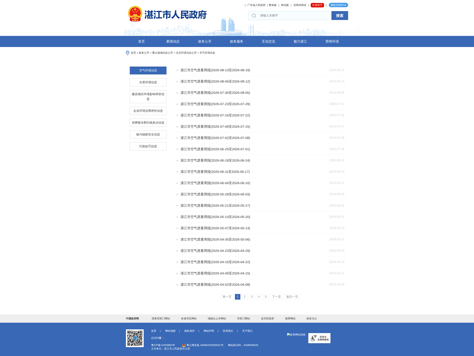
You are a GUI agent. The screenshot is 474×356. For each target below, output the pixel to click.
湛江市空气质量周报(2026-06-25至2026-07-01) (215, 149)
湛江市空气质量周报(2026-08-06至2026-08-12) (215, 81)
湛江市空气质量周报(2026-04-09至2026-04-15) (215, 273)
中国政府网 (132, 318)
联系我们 (228, 330)
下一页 (276, 296)
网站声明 (209, 330)
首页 (141, 41)
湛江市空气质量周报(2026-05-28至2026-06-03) (215, 194)
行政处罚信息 (148, 146)
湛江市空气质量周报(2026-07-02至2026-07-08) (215, 138)
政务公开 (204, 41)
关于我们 (247, 330)
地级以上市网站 (217, 318)
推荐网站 (290, 318)
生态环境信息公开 (186, 52)
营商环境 (332, 41)
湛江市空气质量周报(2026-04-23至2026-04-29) (215, 251)
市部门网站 (243, 318)
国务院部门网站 (161, 318)
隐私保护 (189, 330)
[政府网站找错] (296, 334)
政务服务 (236, 41)
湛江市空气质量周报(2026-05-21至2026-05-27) (215, 205)
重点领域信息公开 (162, 52)
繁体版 (273, 5)
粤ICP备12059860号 (163, 345)
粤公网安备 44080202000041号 (204, 345)
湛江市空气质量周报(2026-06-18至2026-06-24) (215, 160)
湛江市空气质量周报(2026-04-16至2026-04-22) (215, 262)
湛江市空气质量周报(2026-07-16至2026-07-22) (215, 115)
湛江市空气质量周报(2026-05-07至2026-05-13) (215, 228)
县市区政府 (267, 318)
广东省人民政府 (256, 5)
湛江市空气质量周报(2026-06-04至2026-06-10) (215, 183)
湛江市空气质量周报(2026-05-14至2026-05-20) (215, 217)
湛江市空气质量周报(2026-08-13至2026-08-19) (215, 70)
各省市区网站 (189, 318)
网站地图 (170, 330)
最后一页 (292, 296)
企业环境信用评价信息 (148, 110)
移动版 (285, 5)
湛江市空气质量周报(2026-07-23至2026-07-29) (215, 104)
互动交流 (268, 41)
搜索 (339, 16)
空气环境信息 (207, 52)
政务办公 (312, 318)
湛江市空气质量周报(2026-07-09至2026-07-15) (215, 126)
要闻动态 (173, 41)
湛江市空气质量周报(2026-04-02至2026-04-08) (215, 284)
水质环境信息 (148, 82)
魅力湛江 (300, 41)
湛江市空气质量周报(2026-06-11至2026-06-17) (215, 172)
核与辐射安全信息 (148, 134)
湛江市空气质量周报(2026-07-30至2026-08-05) (215, 93)
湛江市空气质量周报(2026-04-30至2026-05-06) (215, 239)
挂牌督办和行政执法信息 (148, 122)
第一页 (227, 296)
